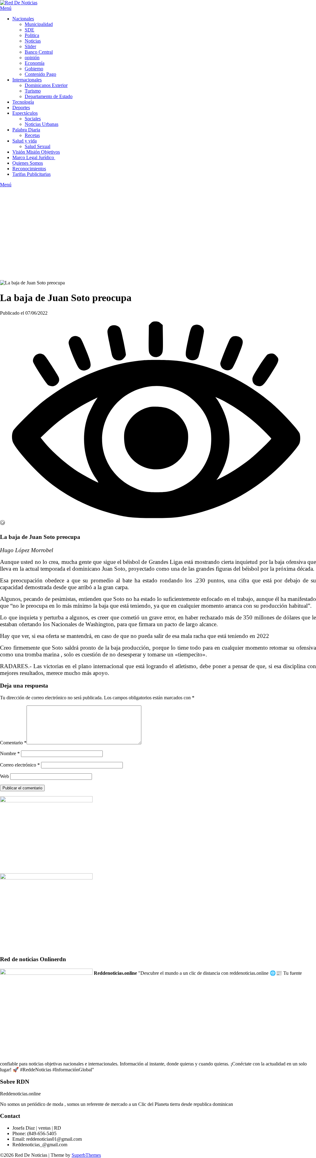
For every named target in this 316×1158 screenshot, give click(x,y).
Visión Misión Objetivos (36, 152)
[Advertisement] (158, 234)
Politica (32, 35)
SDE (29, 29)
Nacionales (23, 18)
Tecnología (23, 102)
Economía (34, 63)
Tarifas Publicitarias (31, 174)
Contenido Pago (40, 74)
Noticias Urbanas (41, 124)
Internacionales (27, 79)
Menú (5, 8)
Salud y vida (24, 140)
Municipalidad (39, 24)
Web (4, 776)
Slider (30, 46)
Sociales (33, 118)
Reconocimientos (29, 168)
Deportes (21, 107)
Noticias (33, 40)
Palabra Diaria (26, 129)
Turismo (33, 90)
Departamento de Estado (49, 96)
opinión (32, 57)
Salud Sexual (37, 146)
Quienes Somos (27, 163)
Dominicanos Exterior (46, 85)
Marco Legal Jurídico (33, 157)
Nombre (10, 753)
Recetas (32, 135)
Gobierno (34, 68)
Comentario (13, 742)
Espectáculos (25, 113)
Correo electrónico (20, 764)
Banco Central (39, 52)
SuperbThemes (86, 1155)
